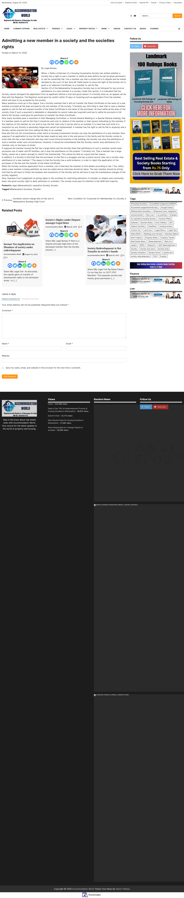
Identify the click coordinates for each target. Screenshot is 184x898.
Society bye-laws (147, 249)
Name (5, 343)
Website (5, 355)
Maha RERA (136, 234)
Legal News (160, 230)
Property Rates (87, 29)
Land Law (148, 230)
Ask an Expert (116, 3)
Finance (56, 29)
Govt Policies (160, 222)
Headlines (152, 226)
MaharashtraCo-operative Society (34, 185)
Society (54, 185)
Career (153, 3)
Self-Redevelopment (167, 245)
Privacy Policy (165, 3)
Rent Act (168, 241)
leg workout (118, 88)
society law (168, 252)
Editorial (134, 222)
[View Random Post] (179, 29)
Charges (173, 215)
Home (6, 29)
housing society (165, 226)
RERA (142, 245)
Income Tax (135, 230)
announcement (137, 215)
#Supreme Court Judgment (165, 211)
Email (69, 343)
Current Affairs (21, 29)
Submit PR (144, 3)
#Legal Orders (167, 207)
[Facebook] (52, 62)
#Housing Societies (139, 204)
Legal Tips (172, 230)
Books (143, 29)
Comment (7, 310)
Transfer (37, 189)
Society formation (138, 252)
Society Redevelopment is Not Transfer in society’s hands (104, 250)
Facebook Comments (30, 299)
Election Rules (146, 222)
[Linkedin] (61, 62)
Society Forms (154, 252)
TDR (154, 256)
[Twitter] (57, 62)
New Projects (136, 237)
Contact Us (130, 29)
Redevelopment (155, 241)
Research (151, 245)
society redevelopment (140, 256)
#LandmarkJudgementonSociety (144, 207)
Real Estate (39, 29)
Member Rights (171, 234)
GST (171, 222)
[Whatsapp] (66, 62)
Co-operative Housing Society (143, 219)
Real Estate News (138, 241)
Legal (69, 29)
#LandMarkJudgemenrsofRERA (163, 204)
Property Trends (167, 237)
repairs (134, 245)
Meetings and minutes (153, 234)
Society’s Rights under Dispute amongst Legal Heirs (63, 221)
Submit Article (131, 3)
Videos (116, 29)
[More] (76, 62)
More (104, 29)
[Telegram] (71, 62)
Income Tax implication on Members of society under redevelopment (19, 247)
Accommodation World (12, 254)
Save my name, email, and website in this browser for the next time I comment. (43, 367)
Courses (154, 29)
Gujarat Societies (138, 226)
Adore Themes (123, 889)
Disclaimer (178, 3)
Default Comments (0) (11, 299)
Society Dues (163, 249)
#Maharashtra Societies (21, 189)
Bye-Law (150, 215)
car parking (161, 215)
